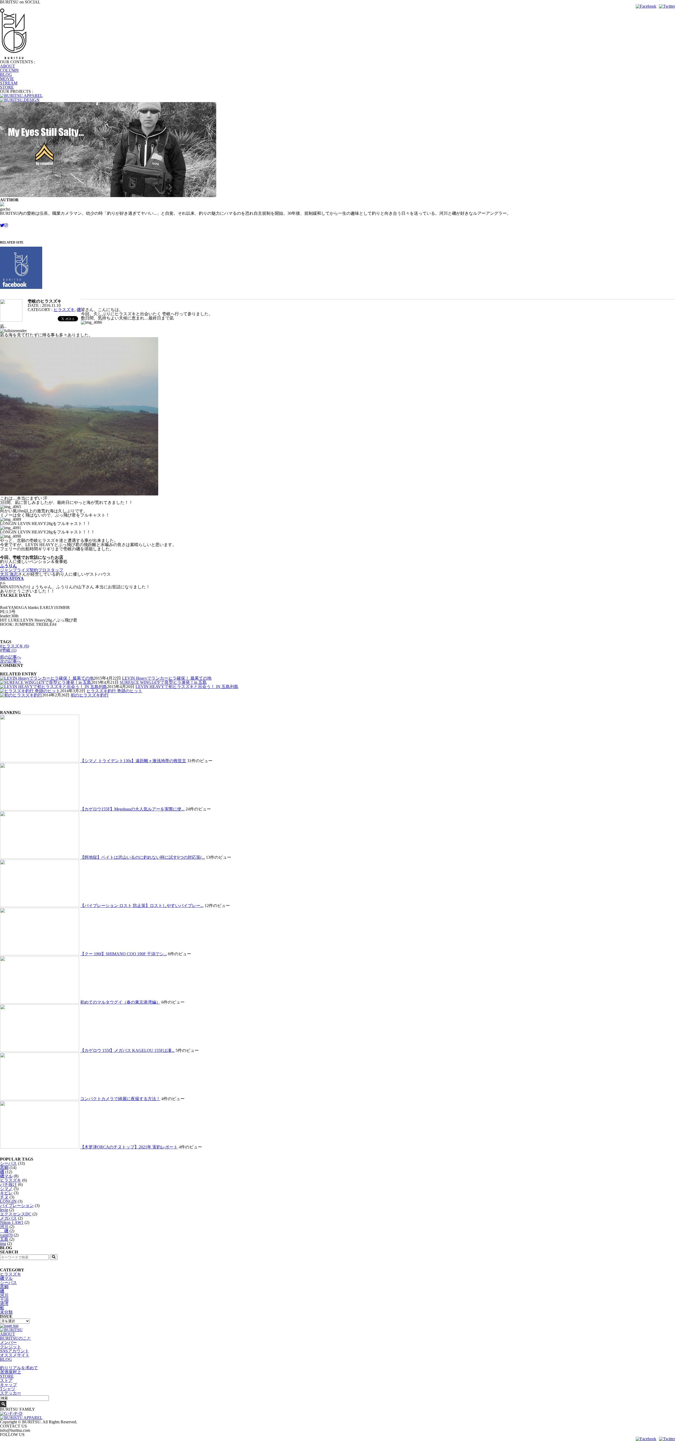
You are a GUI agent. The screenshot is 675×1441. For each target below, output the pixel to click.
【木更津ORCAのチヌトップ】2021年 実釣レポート (129, 1147)
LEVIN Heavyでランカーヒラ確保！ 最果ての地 (166, 678)
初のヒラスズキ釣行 (90, 695)
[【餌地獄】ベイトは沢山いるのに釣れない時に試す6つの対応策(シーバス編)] (39, 857)
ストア (6, 1380)
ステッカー (10, 1393)
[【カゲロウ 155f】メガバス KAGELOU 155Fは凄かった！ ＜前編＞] (39, 1050)
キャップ (8, 1384)
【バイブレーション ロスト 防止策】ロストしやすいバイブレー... (142, 905)
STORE (7, 87)
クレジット (10, 1346)
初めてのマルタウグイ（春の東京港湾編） (120, 1002)
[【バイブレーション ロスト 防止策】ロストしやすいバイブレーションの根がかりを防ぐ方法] (39, 905)
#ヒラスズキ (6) (14, 646)
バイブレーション (17, 1205)
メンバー (8, 1342)
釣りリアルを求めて (19, 1368)
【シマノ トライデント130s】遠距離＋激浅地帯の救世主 (133, 760)
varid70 (6, 1235)
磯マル (6, 1176)
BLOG (6, 74)
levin (4, 1210)
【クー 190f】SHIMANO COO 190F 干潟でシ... (123, 954)
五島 (4, 1239)
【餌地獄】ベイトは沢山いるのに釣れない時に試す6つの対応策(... (142, 857)
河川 (4, 1226)
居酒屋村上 (10, 1372)
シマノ (6, 1188)
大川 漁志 (9, 574)
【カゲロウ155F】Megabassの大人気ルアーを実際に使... (132, 809)
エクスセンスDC (15, 1214)
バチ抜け (8, 1184)
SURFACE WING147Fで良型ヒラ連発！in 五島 (163, 682)
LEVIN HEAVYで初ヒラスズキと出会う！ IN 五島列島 (187, 686)
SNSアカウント (14, 1351)
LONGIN (8, 1201)
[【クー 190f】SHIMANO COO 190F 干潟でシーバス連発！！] (39, 954)
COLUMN (9, 70)
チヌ (4, 1197)
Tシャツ (7, 1389)
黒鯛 (4, 1167)
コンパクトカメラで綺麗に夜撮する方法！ (120, 1098)
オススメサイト (15, 1355)
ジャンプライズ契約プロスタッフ (31, 570)
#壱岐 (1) (8, 650)
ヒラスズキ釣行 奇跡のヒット (114, 691)
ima (3, 1243)
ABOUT (7, 66)
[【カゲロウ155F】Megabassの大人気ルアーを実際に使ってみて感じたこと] (39, 809)
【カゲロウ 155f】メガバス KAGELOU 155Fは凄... (127, 1050)
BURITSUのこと (15, 1338)
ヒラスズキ (64, 309)
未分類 (6, 1312)
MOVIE (7, 79)
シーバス (8, 1163)
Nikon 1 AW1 (11, 1222)
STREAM (8, 83)
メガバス (8, 1218)
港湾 (4, 1303)
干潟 (4, 1299)
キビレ (6, 1193)
